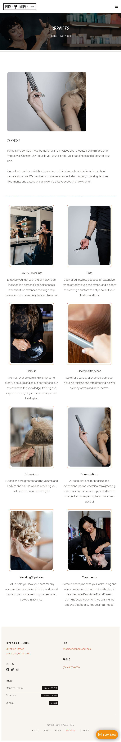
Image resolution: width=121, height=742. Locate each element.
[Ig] (17, 670)
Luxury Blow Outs (31, 273)
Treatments (89, 577)
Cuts (89, 273)
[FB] (7, 670)
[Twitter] (12, 670)
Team (58, 730)
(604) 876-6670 (71, 667)
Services (70, 730)
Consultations (89, 474)
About (46, 730)
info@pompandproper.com (77, 649)
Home (53, 35)
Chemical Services (89, 371)
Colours (31, 371)
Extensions (31, 474)
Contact (84, 730)
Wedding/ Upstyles (32, 577)
